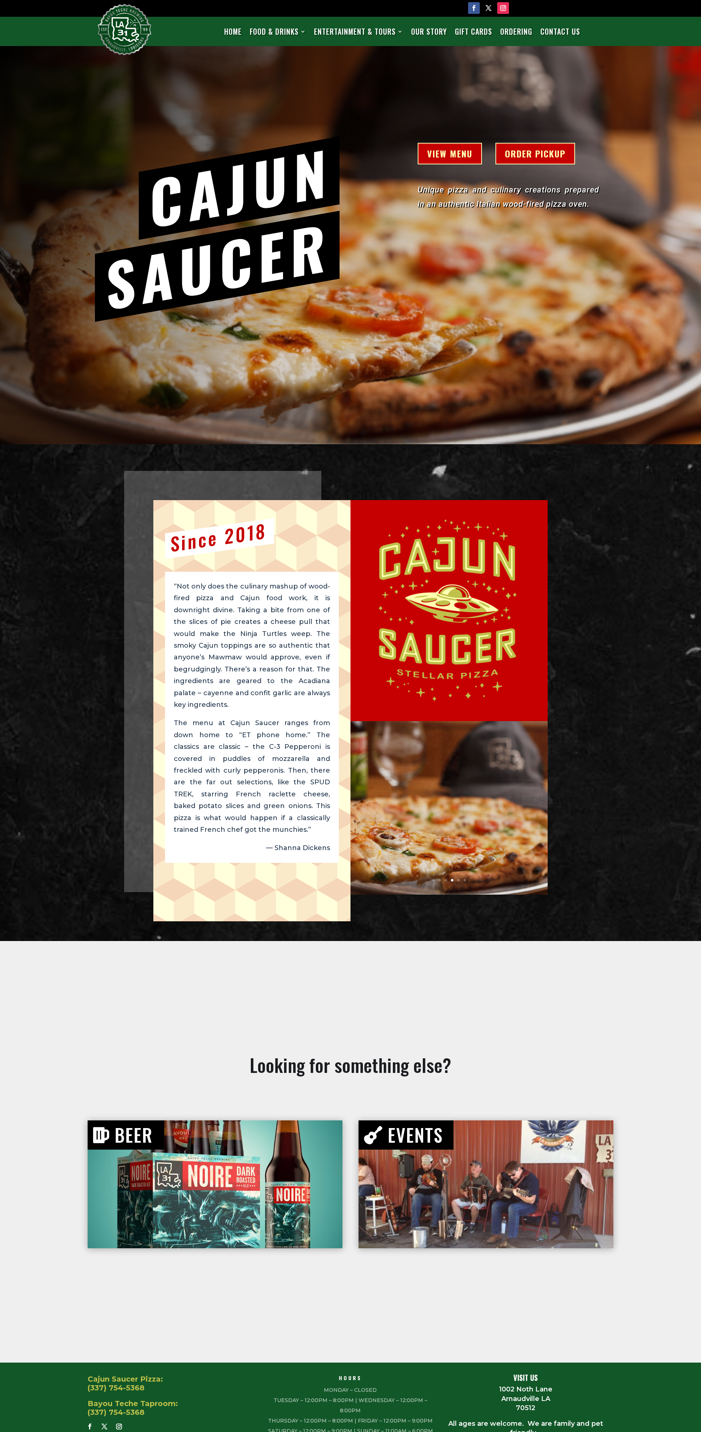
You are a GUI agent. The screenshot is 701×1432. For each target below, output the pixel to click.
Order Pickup (535, 153)
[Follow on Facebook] (474, 8)
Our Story (429, 32)
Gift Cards (473, 32)
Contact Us (560, 32)
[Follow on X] (488, 8)
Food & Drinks (274, 32)
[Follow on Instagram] (503, 8)
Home (233, 32)
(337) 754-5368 (116, 1387)
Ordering (516, 32)
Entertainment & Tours (355, 32)
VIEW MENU (449, 153)
